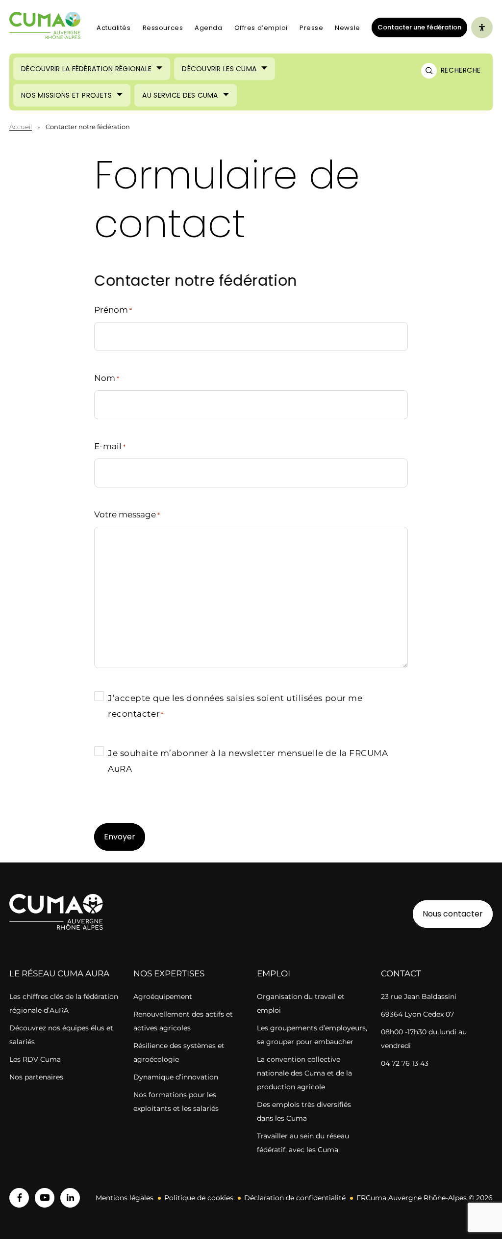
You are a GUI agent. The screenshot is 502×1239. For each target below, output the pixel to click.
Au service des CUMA (180, 95)
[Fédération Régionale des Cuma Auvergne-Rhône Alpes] (45, 28)
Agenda (208, 27)
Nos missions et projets (66, 95)
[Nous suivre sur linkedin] (70, 1198)
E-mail (110, 446)
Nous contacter (453, 913)
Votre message (127, 514)
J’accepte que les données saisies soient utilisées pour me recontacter (235, 706)
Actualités (114, 27)
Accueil (20, 127)
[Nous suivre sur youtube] (44, 1198)
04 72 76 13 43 (404, 1063)
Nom (106, 378)
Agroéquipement (162, 996)
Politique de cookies (198, 1197)
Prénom (113, 310)
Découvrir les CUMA (219, 69)
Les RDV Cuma (35, 1059)
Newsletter (353, 27)
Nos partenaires (36, 1077)
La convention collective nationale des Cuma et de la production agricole (304, 1073)
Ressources (163, 27)
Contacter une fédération (416, 27)
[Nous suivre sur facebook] (19, 1198)
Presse (311, 27)
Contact (401, 973)
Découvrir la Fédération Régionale (86, 69)
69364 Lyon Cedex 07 (417, 1014)
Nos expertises (168, 973)
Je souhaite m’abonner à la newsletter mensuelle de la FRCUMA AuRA (248, 761)
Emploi (273, 973)
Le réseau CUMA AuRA (59, 973)
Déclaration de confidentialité (295, 1197)
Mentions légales (124, 1197)
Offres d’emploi (261, 27)
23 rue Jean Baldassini (418, 996)
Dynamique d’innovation (175, 1077)
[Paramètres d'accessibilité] (482, 27)
